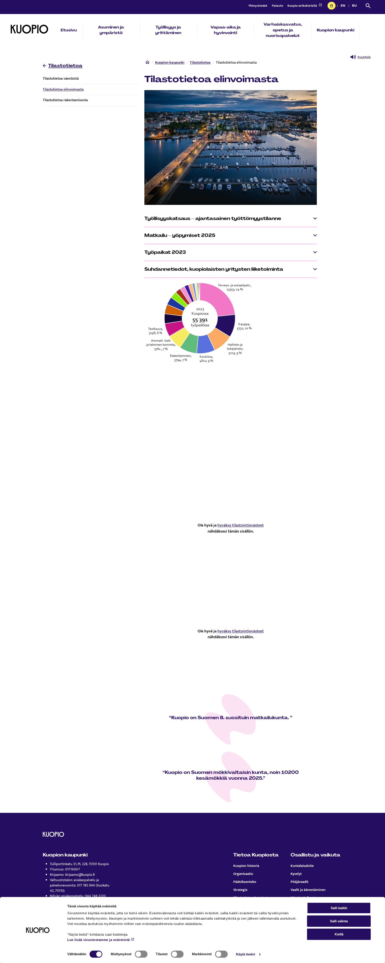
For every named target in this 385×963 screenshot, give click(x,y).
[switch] (141, 954)
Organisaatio (243, 874)
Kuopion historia (246, 866)
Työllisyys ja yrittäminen (168, 30)
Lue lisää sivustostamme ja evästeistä (98, 940)
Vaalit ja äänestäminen (308, 890)
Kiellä (339, 934)
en (344, 6)
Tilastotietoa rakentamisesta (65, 100)
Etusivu (69, 30)
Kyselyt (296, 874)
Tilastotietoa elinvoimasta (63, 89)
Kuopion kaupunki (335, 30)
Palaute (278, 5)
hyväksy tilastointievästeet (240, 525)
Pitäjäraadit (299, 882)
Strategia (240, 890)
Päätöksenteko (244, 882)
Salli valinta (339, 921)
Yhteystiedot (258, 5)
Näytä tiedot (245, 954)
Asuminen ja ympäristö (111, 30)
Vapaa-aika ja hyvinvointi (226, 30)
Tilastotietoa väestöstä (61, 78)
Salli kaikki (339, 908)
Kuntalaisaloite (302, 866)
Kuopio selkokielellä (302, 5)
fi (332, 6)
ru (355, 6)
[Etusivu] (147, 63)
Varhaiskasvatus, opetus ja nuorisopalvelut (283, 30)
